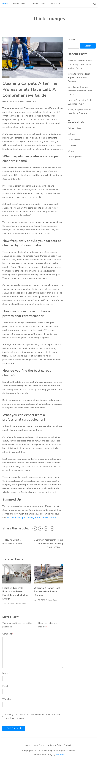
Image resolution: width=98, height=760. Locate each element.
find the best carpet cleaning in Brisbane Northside (31, 517)
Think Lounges (49, 18)
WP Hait (60, 754)
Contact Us (55, 3)
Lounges (72, 145)
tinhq (22, 101)
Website (6, 699)
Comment (7, 633)
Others (71, 151)
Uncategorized (75, 156)
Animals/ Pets (38, 3)
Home (5, 3)
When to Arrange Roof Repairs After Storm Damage (47, 591)
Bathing (71, 134)
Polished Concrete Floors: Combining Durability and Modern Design (15, 593)
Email (5, 686)
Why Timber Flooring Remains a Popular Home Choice (80, 91)
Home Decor (19, 3)
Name (6, 673)
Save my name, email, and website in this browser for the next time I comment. (32, 716)
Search (73, 39)
